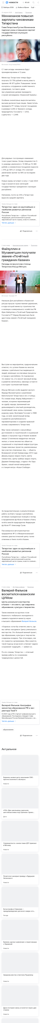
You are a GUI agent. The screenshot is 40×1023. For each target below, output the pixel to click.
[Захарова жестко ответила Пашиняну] (20, 968)
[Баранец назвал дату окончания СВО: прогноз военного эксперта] (20, 770)
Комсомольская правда (20, 245)
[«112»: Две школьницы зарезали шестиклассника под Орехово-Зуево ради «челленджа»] (20, 803)
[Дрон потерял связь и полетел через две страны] (20, 1000)
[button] (20, 50)
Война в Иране (23, 7)
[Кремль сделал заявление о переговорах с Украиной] (20, 935)
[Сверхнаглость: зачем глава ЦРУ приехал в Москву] (20, 836)
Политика (28, 12)
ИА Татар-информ (19, 587)
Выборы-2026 (8, 7)
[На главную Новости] (13, 2)
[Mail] (7, 2)
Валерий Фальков (29, 621)
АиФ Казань (19, 12)
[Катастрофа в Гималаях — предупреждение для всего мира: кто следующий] (20, 902)
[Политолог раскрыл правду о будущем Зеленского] (20, 869)
